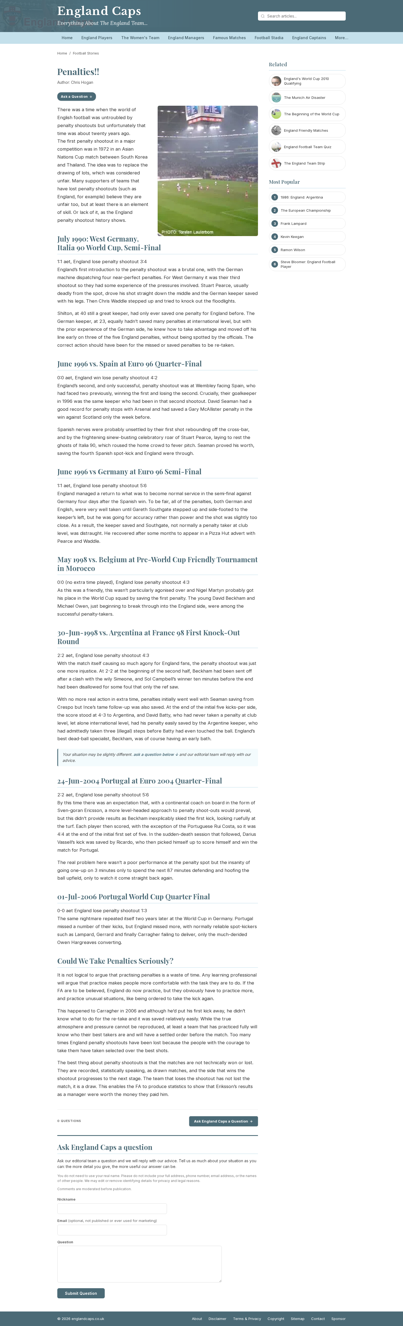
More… (341, 37)
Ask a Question (74, 96)
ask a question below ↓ (156, 754)
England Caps (99, 11)
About (197, 1318)
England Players (96, 37)
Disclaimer (217, 1318)
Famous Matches (229, 37)
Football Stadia (269, 37)
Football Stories (86, 53)
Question (65, 1242)
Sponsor (338, 1318)
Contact (318, 1318)
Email (107, 1220)
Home (67, 37)
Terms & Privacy (247, 1318)
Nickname (66, 1199)
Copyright (276, 1318)
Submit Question (81, 1293)
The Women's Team (140, 37)
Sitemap (298, 1318)
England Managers (186, 37)
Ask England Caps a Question (221, 1121)
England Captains (309, 37)
